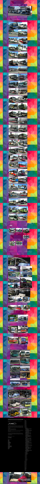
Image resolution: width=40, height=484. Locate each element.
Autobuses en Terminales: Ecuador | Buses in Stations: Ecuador (13, 284)
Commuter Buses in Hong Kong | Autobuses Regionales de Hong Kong (19, 247)
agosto (26, 454)
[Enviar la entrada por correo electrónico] (9, 225)
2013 (25, 464)
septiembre (26, 453)
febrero (26, 459)
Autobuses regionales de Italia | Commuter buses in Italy (25, 381)
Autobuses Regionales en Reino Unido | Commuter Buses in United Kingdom (12, 247)
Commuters (9, 444)
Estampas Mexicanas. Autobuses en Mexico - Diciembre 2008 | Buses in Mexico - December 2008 (15, 374)
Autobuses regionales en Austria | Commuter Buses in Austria (13, 278)
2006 (25, 470)
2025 (25, 421)
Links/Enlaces (20, 4)
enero (25, 460)
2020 (25, 425)
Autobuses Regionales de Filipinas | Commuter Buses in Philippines (19, 20)
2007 (25, 469)
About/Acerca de (16, 4)
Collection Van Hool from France (28, 438)
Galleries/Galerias (12, 4)
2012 (25, 465)
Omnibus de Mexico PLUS (25, 365)
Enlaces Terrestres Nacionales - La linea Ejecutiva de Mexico (15, 358)
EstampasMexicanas (10, 446)
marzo (26, 458)
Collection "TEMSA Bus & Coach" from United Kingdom (15, 381)
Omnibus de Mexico (15, 365)
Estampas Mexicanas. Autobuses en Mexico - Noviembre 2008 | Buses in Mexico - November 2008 (15, 351)
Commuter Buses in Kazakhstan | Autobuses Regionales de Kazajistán (19, 234)
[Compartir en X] (11, 225)
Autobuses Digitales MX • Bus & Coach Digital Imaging (20, 0)
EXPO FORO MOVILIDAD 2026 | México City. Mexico (15, 258)
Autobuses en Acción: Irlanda (24, 272)
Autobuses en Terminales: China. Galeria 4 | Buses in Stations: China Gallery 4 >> (29, 252)
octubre (26, 452)
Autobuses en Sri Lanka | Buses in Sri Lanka (13, 273)
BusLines (9, 441)
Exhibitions (9, 447)
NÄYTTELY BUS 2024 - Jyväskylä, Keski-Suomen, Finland (25, 373)
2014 (25, 463)
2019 (25, 426)
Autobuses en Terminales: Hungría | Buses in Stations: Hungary (26, 278)
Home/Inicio (9, 4)
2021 (25, 424)
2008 (25, 468)
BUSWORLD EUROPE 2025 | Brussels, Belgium (25, 284)
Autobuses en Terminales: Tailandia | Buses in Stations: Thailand (13, 267)
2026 (25, 420)
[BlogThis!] (10, 225)
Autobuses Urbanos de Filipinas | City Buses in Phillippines (25, 267)
